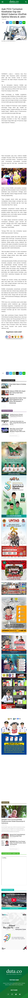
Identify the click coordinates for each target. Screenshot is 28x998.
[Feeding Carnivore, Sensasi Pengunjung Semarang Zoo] (5, 416)
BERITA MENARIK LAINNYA (8, 380)
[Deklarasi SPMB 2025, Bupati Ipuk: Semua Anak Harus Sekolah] (5, 392)
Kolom (3, 387)
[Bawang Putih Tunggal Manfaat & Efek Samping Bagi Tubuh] (5, 836)
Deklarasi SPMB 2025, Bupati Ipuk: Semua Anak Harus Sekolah (17, 392)
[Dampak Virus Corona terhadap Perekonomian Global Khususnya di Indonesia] (14, 811)
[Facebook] (8, 994)
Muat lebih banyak (13, 435)
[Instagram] (12, 994)
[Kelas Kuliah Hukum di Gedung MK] (5, 385)
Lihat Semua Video (14, 908)
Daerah (3, 394)
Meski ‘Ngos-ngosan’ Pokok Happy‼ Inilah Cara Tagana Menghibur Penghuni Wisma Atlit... (18, 430)
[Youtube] (19, 994)
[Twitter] (16, 994)
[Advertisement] (14, 58)
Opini (3, 817)
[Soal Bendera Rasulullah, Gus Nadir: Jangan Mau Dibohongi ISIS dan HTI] (5, 423)
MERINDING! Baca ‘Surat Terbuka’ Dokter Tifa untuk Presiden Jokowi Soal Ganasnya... (18, 843)
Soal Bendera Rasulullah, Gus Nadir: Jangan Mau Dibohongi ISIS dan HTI (18, 423)
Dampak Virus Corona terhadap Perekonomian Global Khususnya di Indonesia (13, 821)
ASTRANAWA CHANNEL (7, 889)
